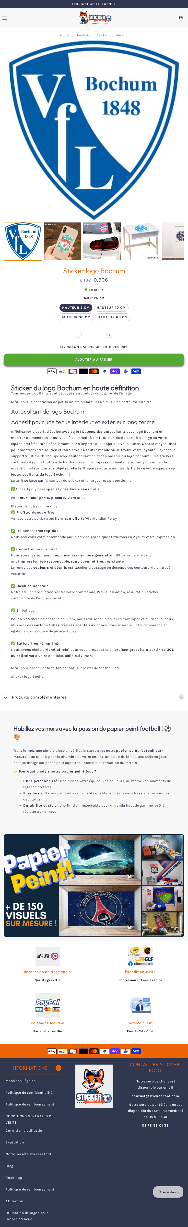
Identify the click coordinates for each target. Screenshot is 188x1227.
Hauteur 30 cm (75, 317)
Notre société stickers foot (28, 1154)
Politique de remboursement (30, 1104)
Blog (9, 1166)
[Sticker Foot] (94, 17)
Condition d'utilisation (25, 1131)
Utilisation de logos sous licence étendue (27, 1216)
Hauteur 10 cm (111, 308)
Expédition (15, 1142)
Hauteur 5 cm (76, 308)
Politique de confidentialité (29, 1093)
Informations (29, 1068)
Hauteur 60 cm (113, 317)
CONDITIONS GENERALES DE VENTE (29, 1119)
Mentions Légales (21, 1081)
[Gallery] (94, 151)
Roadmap (14, 1178)
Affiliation (14, 1201)
